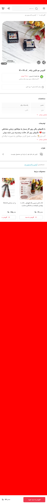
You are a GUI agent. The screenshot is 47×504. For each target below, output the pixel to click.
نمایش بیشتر (43, 115)
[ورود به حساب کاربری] (9, 8)
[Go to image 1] (5, 63)
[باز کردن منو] (43, 8)
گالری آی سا (42, 15)
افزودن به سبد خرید (34, 499)
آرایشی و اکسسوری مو (30, 15)
